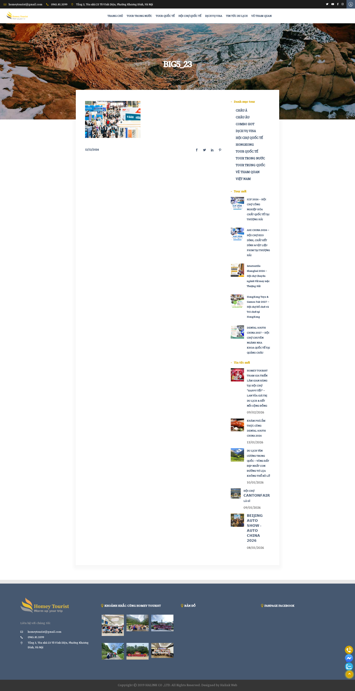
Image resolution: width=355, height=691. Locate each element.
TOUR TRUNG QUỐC (250, 165)
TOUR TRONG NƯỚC (250, 158)
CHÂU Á (241, 110)
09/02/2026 (255, 412)
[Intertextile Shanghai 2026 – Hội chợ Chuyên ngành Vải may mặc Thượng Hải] (237, 270)
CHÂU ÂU (243, 117)
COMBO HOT (245, 124)
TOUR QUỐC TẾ (247, 151)
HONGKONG (245, 144)
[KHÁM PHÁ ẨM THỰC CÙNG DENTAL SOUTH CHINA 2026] (237, 425)
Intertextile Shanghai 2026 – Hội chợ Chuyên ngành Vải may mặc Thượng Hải (258, 276)
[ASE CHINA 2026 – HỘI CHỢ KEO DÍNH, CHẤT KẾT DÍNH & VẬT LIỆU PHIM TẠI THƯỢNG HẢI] (237, 234)
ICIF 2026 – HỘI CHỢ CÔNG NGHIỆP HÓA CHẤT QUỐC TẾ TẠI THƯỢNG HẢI (258, 209)
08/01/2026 (255, 547)
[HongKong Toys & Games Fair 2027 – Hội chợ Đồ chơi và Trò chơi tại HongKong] (237, 301)
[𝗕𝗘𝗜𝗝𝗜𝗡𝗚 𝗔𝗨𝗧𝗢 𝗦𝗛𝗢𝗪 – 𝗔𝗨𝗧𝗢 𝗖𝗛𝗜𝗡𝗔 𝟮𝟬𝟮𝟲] (237, 520)
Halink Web (228, 685)
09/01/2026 (252, 507)
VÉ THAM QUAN (248, 172)
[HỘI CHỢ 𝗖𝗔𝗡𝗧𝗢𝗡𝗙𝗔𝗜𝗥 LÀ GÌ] (236, 493)
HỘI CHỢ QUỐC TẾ (249, 137)
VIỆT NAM (243, 178)
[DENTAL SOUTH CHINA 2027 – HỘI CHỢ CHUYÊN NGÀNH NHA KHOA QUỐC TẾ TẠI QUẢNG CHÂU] (237, 332)
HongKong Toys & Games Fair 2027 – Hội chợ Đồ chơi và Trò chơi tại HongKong (258, 307)
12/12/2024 (92, 149)
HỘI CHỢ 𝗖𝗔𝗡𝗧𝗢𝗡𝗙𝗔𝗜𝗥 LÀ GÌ (257, 496)
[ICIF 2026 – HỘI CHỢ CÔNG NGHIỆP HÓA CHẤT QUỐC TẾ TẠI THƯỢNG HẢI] (237, 203)
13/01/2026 (255, 442)
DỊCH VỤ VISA (246, 131)
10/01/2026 (255, 482)
